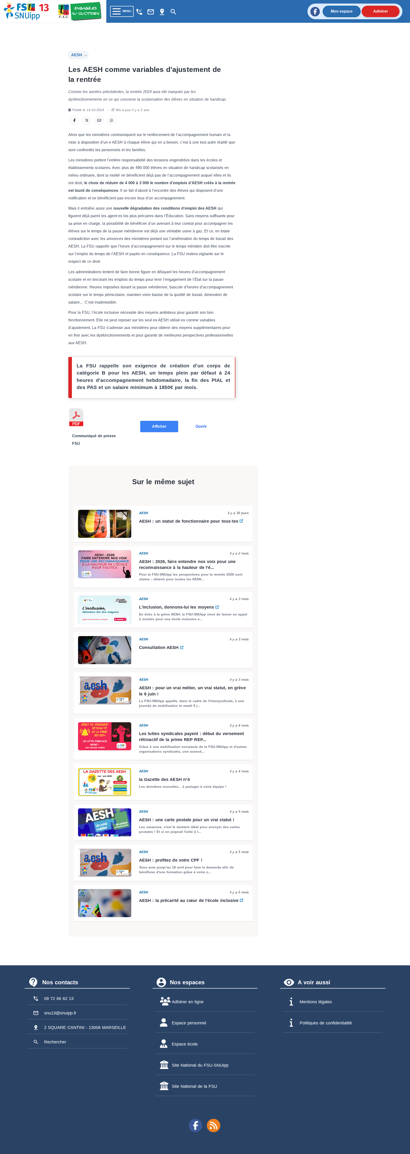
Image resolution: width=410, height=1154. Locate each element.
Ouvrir (201, 426)
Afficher (159, 426)
